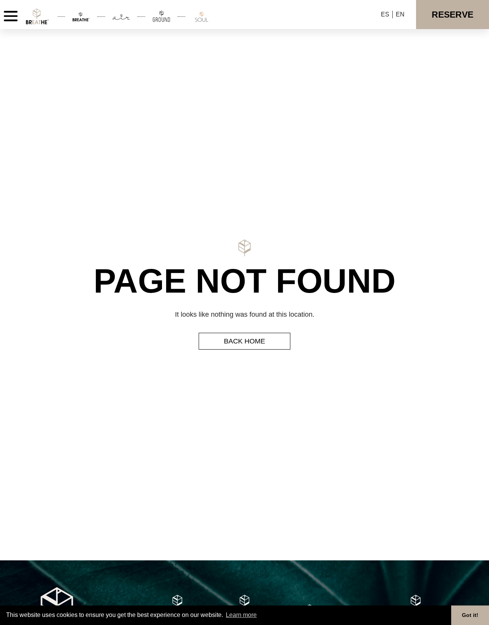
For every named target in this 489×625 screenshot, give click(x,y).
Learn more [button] (241, 615)
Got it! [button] (470, 615)
